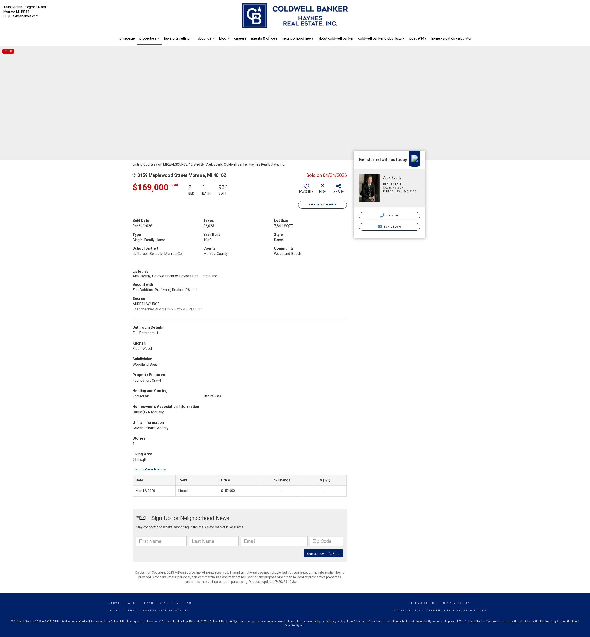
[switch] (306, 190)
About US (207, 40)
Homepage (126, 38)
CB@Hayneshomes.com (21, 16)
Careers (240, 38)
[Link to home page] (295, 16)
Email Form (392, 226)
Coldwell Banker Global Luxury (381, 38)
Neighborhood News (298, 38)
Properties (150, 40)
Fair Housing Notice (467, 610)
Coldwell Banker (123, 603)
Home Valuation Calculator (451, 38)
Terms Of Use (424, 603)
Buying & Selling (179, 40)
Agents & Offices (264, 38)
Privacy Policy (455, 603)
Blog (225, 40)
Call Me (392, 215)
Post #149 (417, 38)
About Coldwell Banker (336, 38)
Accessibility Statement (418, 610)
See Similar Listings (322, 204)
